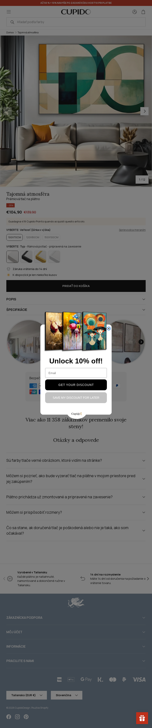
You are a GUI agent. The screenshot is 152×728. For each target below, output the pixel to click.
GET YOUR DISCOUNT (76, 385)
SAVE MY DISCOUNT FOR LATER (76, 397)
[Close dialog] (108, 328)
